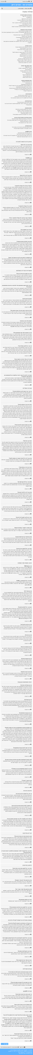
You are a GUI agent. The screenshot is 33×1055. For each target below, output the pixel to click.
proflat (29, 1052)
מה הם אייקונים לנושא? (27, 77)
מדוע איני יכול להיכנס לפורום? (26, 54)
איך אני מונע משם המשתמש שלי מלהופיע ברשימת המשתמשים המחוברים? (17, 32)
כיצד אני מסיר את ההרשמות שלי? (25, 122)
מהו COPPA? (29, 17)
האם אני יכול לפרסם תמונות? (26, 70)
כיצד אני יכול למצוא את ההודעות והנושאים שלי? (22, 114)
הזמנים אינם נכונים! (28, 33)
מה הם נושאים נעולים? (27, 76)
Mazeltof (22, 1052)
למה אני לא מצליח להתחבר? (26, 21)
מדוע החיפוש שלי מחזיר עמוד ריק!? (25, 111)
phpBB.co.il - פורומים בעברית (22, 1051)
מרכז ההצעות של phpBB (12, 1007)
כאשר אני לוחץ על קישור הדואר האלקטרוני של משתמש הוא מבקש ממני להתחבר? (17, 42)
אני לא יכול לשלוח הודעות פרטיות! (25, 95)
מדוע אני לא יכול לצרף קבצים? (26, 56)
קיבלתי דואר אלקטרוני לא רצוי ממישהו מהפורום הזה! (21, 97)
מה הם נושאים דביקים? (27, 74)
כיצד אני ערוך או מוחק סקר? (26, 53)
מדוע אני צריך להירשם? (27, 16)
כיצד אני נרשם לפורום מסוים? (26, 121)
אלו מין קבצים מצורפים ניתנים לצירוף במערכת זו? (22, 127)
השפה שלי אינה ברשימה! (27, 36)
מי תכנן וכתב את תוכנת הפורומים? (25, 132)
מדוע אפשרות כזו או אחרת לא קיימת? (24, 134)
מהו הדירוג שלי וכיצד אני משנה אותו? (24, 40)
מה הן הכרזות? (29, 73)
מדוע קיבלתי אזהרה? (27, 57)
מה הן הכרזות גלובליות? (27, 72)
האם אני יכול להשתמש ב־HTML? (25, 68)
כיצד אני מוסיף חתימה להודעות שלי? (24, 49)
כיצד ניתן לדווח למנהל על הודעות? (25, 58)
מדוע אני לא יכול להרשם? (27, 18)
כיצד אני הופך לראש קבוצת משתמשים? (24, 86)
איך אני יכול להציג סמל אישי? (26, 38)
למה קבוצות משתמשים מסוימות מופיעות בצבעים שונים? (20, 88)
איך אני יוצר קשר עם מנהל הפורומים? (24, 136)
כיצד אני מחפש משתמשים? (26, 113)
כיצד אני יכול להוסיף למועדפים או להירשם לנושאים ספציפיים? (19, 120)
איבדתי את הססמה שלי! (27, 24)
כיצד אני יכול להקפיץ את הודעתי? (25, 62)
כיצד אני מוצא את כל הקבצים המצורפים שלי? (23, 128)
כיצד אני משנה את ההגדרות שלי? (25, 31)
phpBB (12, 326)
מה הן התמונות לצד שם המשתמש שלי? (24, 37)
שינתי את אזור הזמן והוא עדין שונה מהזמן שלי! (22, 34)
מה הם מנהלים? (28, 83)
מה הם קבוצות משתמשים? (26, 84)
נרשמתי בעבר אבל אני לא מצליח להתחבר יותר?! (22, 22)
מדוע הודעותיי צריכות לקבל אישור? (25, 61)
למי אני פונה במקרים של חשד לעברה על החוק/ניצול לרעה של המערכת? (17, 135)
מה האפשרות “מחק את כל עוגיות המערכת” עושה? (22, 26)
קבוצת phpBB (29, 997)
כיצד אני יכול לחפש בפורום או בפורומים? (23, 109)
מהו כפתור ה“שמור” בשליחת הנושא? (24, 60)
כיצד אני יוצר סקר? (28, 51)
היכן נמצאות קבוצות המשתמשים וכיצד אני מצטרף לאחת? (20, 85)
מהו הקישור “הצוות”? (27, 90)
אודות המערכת (5, 998)
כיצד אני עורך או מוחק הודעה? (26, 48)
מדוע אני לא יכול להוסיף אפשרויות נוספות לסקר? (22, 52)
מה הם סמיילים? (28, 69)
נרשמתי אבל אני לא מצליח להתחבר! (24, 20)
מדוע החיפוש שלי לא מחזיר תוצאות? (24, 110)
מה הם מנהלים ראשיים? (27, 81)
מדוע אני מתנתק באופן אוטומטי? (25, 25)
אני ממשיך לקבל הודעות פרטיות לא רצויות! (23, 96)
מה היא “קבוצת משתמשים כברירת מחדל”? (23, 89)
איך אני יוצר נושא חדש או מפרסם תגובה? (23, 47)
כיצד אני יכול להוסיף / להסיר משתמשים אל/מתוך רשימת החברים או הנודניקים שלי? (18, 104)
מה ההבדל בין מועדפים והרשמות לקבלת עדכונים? (22, 118)
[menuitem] (26, 2)
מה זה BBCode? (28, 67)
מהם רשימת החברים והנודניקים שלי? (24, 102)
